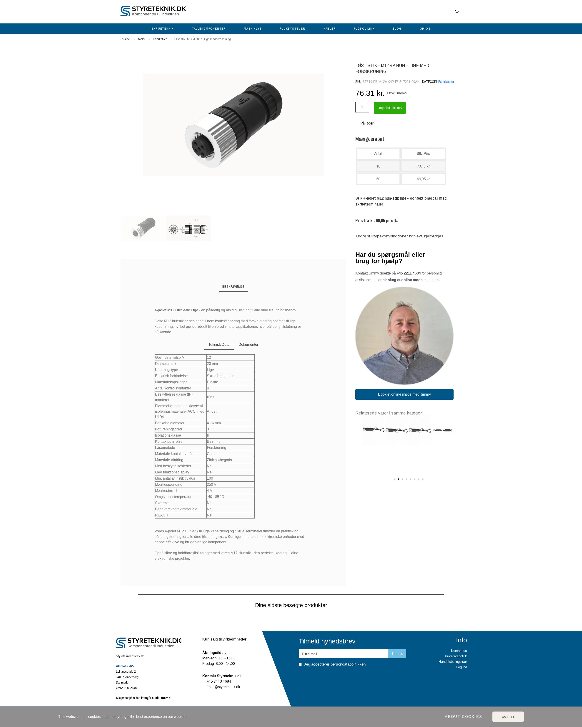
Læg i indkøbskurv (390, 107)
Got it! (508, 717)
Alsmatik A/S (125, 666)
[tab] (233, 287)
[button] (126, 125)
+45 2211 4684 (409, 273)
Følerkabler (446, 82)
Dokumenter (248, 344)
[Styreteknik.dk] (154, 12)
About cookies (463, 717)
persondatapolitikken (348, 664)
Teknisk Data (218, 344)
